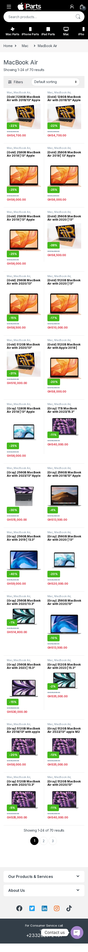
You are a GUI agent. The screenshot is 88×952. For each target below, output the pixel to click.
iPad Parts (48, 34)
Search (77, 16)
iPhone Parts (30, 34)
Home (8, 46)
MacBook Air (22, 92)
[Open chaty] (77, 932)
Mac (66, 34)
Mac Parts (12, 34)
